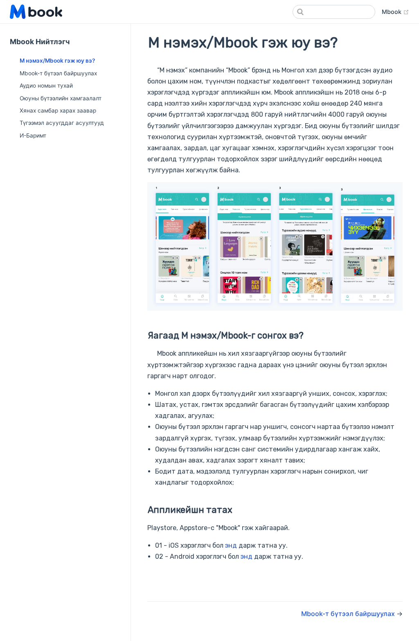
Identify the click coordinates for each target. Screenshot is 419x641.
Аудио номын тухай (46, 85)
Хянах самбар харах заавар (58, 110)
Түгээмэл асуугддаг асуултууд (62, 123)
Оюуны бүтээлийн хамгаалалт (60, 98)
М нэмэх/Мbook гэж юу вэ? (57, 60)
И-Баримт (33, 135)
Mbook (395, 11)
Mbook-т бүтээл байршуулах (58, 73)
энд (231, 545)
